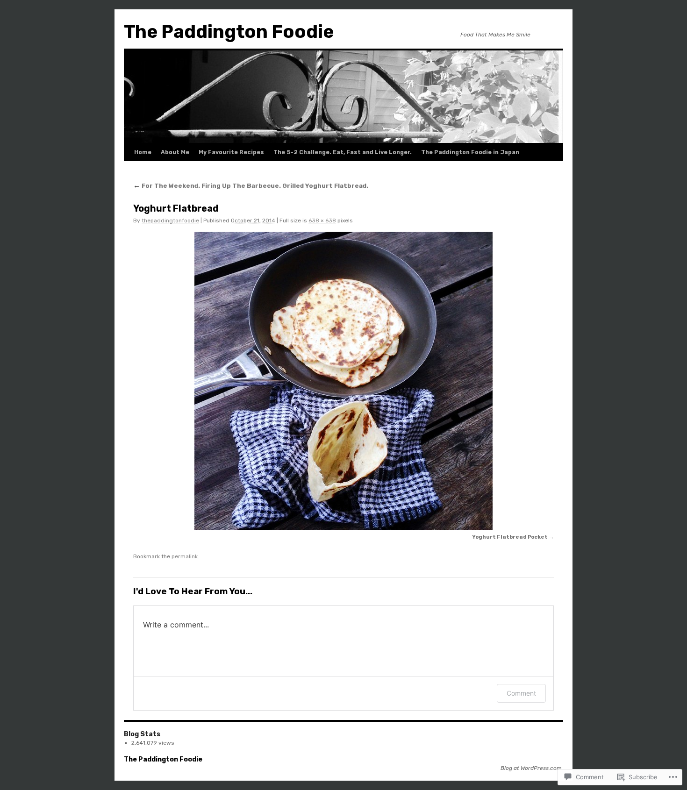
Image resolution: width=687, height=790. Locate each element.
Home (142, 152)
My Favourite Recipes (231, 152)
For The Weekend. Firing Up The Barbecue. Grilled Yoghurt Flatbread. (250, 185)
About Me (175, 152)
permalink (185, 556)
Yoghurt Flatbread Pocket (510, 537)
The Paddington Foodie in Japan (470, 152)
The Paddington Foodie (229, 32)
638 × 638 (322, 220)
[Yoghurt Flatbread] (343, 381)
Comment (521, 693)
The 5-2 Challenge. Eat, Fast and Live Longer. (342, 152)
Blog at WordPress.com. (532, 768)
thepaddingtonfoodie (170, 220)
